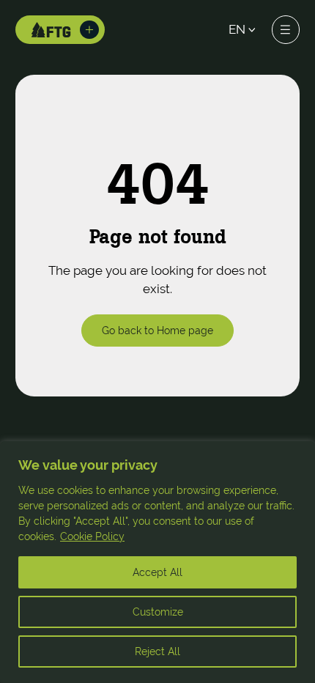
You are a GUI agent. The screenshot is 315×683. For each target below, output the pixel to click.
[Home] (51, 29)
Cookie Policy (92, 536)
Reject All (157, 651)
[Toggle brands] (89, 30)
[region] (157, 562)
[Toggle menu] (286, 29)
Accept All (157, 572)
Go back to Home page (157, 330)
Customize (158, 612)
